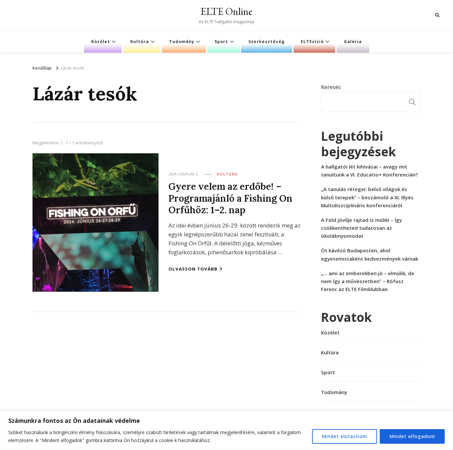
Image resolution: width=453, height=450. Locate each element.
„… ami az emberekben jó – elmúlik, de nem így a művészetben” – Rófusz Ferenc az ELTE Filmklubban (367, 281)
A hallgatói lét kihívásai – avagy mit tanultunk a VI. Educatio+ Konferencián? (369, 170)
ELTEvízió (312, 41)
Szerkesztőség (266, 41)
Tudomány (181, 41)
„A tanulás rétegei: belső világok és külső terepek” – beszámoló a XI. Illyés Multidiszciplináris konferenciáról (367, 197)
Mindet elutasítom (344, 436)
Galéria (353, 41)
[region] (226, 430)
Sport (221, 41)
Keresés (331, 87)
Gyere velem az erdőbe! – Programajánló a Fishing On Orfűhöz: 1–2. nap (230, 198)
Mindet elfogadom (412, 436)
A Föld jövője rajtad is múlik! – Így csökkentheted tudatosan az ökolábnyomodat (361, 228)
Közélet (100, 41)
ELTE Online (226, 11)
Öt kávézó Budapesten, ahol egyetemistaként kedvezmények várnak (369, 254)
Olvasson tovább (193, 269)
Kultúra (139, 41)
